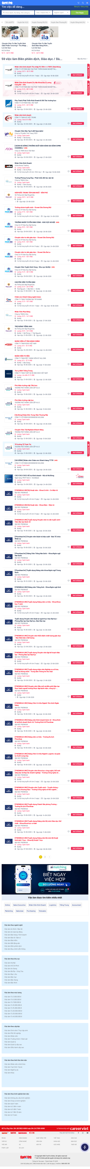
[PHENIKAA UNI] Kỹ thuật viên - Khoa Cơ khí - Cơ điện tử (36, 490)
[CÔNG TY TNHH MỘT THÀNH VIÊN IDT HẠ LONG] (8, 359)
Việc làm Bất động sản (12, 943)
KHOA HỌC (57, 1141)
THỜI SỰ (4, 1141)
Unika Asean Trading (22, 165)
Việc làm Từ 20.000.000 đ (13, 1011)
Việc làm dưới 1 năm (11, 1104)
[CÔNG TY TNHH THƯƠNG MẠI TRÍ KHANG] (8, 300)
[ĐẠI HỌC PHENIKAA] (8, 493)
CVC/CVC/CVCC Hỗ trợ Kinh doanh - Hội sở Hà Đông (34, 475)
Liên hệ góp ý (51, 1163)
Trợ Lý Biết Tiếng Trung (23, 371)
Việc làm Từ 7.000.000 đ (12, 1002)
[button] (83, 3)
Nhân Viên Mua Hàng (22, 312)
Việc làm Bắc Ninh (10, 983)
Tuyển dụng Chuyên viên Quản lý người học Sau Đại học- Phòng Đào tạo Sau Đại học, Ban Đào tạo (36, 620)
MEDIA (4, 1138)
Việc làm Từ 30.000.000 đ (13, 1014)
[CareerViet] (79, 1128)
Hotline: (63, 1163)
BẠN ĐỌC (74, 1141)
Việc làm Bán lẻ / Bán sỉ (12, 938)
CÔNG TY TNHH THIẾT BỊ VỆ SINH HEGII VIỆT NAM (31, 373)
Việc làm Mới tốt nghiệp (12, 1033)
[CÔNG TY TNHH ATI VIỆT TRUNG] (8, 118)
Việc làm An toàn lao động (13, 932)
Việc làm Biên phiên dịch (13, 946)
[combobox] (18, 12)
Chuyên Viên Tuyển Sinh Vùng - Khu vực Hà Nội (35, 267)
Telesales (42, 911)
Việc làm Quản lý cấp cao (13, 1044)
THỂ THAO (57, 1138)
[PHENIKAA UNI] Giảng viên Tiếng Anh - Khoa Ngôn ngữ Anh (38, 587)
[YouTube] (87, 1133)
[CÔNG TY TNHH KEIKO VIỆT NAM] (8, 344)
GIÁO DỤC (74, 1138)
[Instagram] (82, 1133)
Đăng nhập (84, 6)
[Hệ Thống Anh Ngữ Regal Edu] (8, 196)
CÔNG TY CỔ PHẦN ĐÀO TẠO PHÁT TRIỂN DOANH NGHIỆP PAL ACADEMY (35, 69)
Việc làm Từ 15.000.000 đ (13, 1008)
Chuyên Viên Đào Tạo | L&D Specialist (29, 131)
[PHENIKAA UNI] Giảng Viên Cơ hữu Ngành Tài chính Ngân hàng (37, 704)
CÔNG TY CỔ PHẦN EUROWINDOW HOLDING (29, 417)
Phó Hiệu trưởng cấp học (24, 400)
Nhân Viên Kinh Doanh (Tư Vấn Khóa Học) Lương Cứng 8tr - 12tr (33, 83)
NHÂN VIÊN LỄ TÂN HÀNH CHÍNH (27, 341)
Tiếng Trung (64, 905)
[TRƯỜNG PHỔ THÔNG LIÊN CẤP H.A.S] (8, 388)
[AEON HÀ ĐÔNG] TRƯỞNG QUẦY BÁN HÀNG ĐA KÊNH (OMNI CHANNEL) (38, 147)
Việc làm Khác (9, 1073)
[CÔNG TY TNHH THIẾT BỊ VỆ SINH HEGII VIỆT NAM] (8, 374)
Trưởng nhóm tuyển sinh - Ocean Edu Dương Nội (33, 207)
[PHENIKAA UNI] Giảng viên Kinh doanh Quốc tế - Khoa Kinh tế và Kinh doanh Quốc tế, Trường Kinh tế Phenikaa (37, 721)
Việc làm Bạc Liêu (10, 974)
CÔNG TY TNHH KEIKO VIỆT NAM (25, 343)
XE (20, 1144)
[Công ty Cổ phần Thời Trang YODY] (8, 134)
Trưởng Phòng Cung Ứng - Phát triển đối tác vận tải (34, 178)
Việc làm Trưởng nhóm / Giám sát (15, 1039)
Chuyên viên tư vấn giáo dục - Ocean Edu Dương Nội (34, 237)
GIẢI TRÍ (38, 1144)
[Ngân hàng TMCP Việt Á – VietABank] (8, 478)
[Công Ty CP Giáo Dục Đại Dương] (8, 210)
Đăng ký (77, 6)
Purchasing (31, 911)
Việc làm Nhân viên (11, 1036)
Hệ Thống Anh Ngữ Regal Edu (25, 195)
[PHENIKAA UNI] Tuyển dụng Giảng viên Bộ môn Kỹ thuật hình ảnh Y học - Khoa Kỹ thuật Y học (36, 839)
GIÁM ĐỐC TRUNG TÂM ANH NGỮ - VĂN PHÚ (31, 192)
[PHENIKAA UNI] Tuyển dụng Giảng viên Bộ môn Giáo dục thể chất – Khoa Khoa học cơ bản (38, 822)
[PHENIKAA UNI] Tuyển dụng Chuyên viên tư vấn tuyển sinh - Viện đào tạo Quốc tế (38, 521)
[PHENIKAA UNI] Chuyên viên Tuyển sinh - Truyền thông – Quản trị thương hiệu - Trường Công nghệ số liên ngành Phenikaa (37, 788)
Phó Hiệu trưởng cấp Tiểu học (26, 385)
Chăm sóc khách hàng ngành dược (28, 297)
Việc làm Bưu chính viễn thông (14, 949)
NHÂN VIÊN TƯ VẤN (22, 356)
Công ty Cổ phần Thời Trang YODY (26, 133)
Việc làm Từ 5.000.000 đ (12, 999)
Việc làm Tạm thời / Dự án (13, 1067)
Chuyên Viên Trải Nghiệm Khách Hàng (29, 430)
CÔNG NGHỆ (23, 1141)
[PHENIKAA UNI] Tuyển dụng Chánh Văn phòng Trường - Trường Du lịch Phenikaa (36, 805)
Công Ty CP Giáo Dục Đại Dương (25, 210)
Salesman (19, 911)
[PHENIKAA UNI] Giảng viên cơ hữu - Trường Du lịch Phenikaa (34, 738)
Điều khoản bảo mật (39, 1163)
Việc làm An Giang (10, 968)
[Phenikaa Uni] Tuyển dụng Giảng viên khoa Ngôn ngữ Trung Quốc (38, 571)
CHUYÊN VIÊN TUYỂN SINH (25, 282)
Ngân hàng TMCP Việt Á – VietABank (27, 478)
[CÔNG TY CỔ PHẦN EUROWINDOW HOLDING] (8, 418)
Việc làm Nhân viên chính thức (14, 1064)
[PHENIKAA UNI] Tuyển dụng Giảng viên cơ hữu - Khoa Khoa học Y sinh (37, 603)
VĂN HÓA (39, 1141)
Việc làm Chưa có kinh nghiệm (14, 1101)
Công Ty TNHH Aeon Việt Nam (25, 151)
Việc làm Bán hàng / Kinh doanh (15, 935)
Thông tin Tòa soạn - (38, 1161)
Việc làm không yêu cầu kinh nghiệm (17, 1098)
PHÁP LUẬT (5, 1148)
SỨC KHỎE (57, 1144)
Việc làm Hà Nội (9, 963)
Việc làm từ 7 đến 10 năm (12, 1112)
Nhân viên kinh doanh (23, 115)
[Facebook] (78, 1133)
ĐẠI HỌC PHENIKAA (21, 492)
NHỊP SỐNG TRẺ (41, 1138)
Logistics (52, 905)
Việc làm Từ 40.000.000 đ (13, 1016)
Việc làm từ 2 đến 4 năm (12, 1106)
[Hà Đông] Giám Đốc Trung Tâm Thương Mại (31, 415)
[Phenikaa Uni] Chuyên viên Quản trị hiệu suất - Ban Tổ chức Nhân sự (38, 537)
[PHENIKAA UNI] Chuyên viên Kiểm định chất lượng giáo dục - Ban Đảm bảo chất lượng (38, 637)
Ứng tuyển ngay (77, 75)
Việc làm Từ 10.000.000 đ (13, 1005)
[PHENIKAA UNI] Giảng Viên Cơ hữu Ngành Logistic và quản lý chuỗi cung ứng (37, 755)
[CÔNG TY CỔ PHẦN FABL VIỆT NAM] (8, 103)
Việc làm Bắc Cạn (10, 977)
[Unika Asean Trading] (8, 166)
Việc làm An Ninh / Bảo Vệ (13, 929)
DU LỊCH (21, 1148)
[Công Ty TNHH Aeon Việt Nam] (8, 149)
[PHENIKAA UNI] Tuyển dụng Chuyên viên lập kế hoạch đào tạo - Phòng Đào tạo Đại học (37, 653)
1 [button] (40, 857)
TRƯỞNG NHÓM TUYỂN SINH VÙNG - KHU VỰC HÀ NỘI (37, 222)
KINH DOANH (23, 1138)
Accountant (76, 905)
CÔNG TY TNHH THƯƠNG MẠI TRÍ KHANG (28, 299)
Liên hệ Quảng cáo (26, 1163)
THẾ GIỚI (4, 1144)
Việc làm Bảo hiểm (10, 940)
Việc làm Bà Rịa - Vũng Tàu (13, 971)
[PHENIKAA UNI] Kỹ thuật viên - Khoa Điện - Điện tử (34, 505)
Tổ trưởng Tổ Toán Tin (23, 444)
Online (7, 905)
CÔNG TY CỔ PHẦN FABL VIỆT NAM (26, 103)
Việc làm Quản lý (10, 1042)
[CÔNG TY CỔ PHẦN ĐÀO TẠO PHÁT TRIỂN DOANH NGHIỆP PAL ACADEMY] (8, 70)
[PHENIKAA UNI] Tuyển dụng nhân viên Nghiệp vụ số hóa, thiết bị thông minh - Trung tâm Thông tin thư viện (37, 670)
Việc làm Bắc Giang (11, 980)
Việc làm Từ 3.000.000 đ (12, 997)
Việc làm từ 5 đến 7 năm (12, 1109)
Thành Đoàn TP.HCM (51, 1161)
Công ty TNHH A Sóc (21, 180)
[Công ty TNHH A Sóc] (8, 181)
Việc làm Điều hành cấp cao (14, 1047)
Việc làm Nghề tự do (11, 1070)
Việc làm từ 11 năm (10, 1115)
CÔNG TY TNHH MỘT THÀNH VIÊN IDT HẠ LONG (30, 358)
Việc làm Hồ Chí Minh (11, 966)
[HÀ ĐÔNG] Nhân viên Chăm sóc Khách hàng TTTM (36, 460)
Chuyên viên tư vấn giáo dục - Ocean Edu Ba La (32, 252)
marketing (9, 911)
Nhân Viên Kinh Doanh (23, 163)
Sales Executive (19, 905)
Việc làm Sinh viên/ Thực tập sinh (16, 1030)
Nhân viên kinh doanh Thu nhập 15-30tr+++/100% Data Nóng (38, 67)
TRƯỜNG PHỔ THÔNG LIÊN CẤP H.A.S (27, 388)
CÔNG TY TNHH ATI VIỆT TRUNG (25, 117)
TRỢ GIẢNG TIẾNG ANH (23, 326)
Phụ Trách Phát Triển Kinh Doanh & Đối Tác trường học (35, 100)
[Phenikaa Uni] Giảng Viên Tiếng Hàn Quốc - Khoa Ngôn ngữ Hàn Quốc (37, 554)
